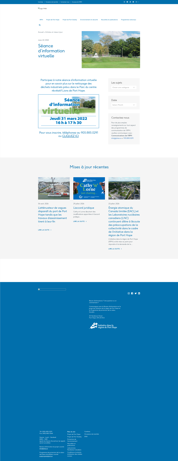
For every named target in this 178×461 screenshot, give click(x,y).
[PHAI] (56, 11)
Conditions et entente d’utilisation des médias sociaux (74, 454)
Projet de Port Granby (74, 437)
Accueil (41, 32)
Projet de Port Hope (73, 434)
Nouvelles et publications (71, 444)
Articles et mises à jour (54, 32)
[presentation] (54, 188)
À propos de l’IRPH (77, 2)
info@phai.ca (116, 138)
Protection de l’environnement (72, 440)
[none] (137, 2)
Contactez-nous (65, 2)
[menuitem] (137, 2)
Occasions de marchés (52, 2)
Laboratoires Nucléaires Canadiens (74, 449)
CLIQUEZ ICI (70, 136)
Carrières (40, 2)
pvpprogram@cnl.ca (45, 456)
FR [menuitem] (136, 2)
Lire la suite (44, 230)
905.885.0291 (128, 138)
